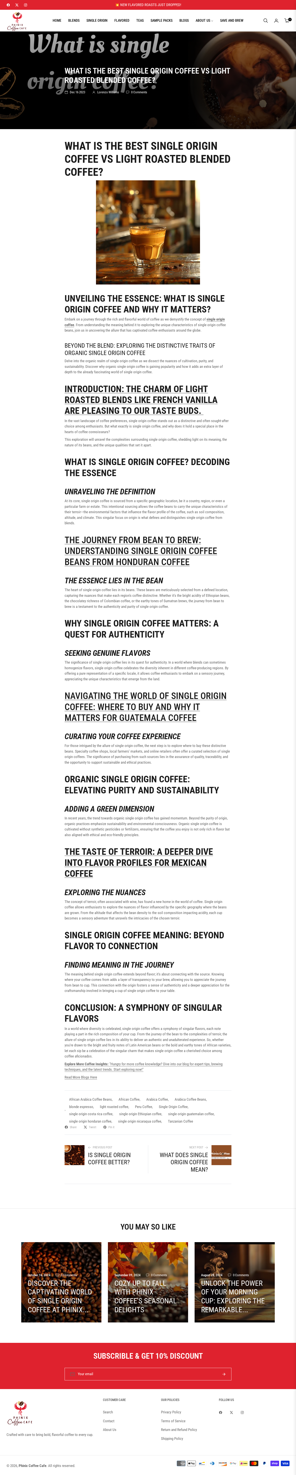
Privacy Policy (171, 1412)
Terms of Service (173, 1421)
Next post (196, 1147)
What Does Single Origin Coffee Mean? (184, 1162)
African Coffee (129, 1099)
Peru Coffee (143, 1107)
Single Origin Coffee (173, 1107)
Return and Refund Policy (179, 1429)
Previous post (102, 1147)
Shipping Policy (172, 1438)
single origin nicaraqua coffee (139, 1121)
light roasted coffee (114, 1107)
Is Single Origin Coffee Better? (109, 1158)
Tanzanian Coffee (180, 1121)
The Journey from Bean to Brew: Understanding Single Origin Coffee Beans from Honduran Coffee (141, 551)
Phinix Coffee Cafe (32, 1465)
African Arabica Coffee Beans (90, 1099)
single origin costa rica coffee (90, 1114)
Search (108, 1412)
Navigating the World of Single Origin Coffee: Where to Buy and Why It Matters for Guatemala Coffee (146, 707)
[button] (265, 20)
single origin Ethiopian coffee (140, 1114)
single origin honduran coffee (90, 1121)
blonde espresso (81, 1107)
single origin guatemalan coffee (191, 1114)
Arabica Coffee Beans (190, 1099)
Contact (108, 1421)
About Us (109, 1429)
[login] (276, 21)
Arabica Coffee (157, 1099)
